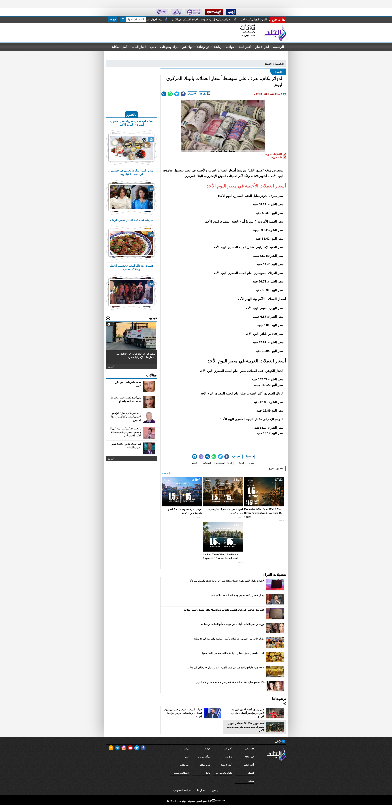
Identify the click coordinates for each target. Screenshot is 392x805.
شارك (191, 94)
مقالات (251, 781)
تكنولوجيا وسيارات (224, 773)
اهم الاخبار (262, 46)
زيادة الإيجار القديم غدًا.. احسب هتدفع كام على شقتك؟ (195, 19)
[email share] (163, 93)
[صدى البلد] (275, 32)
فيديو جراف (205, 765)
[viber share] (201, 456)
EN (114, 19)
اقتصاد (268, 63)
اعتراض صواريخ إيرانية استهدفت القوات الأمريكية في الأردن (261, 19)
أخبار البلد (245, 46)
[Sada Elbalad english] (162, 12)
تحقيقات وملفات (181, 773)
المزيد (111, 366)
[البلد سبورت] (214, 12)
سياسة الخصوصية (181, 790)
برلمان (207, 773)
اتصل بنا (201, 790)
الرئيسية (278, 46)
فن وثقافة (203, 46)
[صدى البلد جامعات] (193, 12)
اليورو (252, 463)
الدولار (240, 463)
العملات (207, 463)
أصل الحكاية (119, 46)
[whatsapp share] (170, 93)
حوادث (230, 46)
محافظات (184, 765)
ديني (153, 46)
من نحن (216, 790)
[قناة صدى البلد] (231, 12)
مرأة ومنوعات (169, 46)
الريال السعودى (224, 463)
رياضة (218, 46)
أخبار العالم (139, 46)
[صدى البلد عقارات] (176, 12)
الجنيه (194, 463)
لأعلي (278, 741)
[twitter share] (176, 93)
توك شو (187, 46)
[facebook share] (183, 93)
